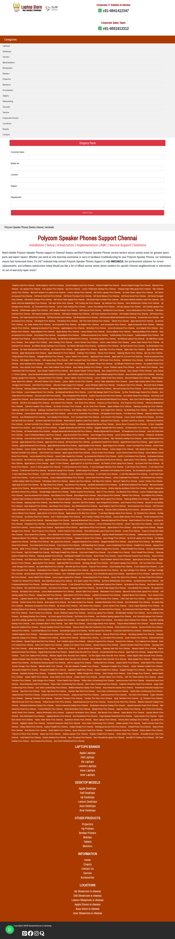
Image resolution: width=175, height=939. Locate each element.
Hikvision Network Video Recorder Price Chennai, (31, 659)
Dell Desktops (87, 793)
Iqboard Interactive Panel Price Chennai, (143, 705)
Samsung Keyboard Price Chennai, (114, 520)
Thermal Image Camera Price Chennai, (54, 492)
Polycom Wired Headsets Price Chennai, (133, 623)
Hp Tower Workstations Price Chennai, (35, 349)
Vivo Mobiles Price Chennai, (152, 495)
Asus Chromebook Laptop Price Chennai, (109, 737)
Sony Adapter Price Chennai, (68, 335)
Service (6, 113)
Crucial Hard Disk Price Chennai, (112, 652)
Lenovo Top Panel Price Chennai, (139, 445)
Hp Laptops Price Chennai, (30, 289)
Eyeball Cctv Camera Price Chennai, (78, 645)
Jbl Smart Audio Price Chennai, (137, 428)
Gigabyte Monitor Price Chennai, (59, 716)
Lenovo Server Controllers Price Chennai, (83, 413)
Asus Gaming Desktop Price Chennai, (88, 367)
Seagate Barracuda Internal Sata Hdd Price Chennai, (72, 431)
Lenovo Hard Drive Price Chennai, (99, 477)
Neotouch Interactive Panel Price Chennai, (64, 723)
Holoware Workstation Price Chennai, (109, 602)
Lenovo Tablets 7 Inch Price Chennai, (79, 378)
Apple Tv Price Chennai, (60, 463)
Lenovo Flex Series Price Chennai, (124, 577)
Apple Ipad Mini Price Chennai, (69, 563)
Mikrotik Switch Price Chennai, (51, 666)
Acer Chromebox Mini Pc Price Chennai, (47, 623)
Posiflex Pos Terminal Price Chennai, (26, 581)
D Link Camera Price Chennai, (146, 566)
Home (87, 860)
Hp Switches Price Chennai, (113, 303)
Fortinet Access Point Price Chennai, (57, 702)
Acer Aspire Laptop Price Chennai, (87, 581)
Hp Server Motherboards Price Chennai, (117, 581)
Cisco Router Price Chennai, (50, 452)
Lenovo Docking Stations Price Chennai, (82, 609)
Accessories (8, 90)
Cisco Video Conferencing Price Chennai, (113, 691)
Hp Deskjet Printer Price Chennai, (100, 363)
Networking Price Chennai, (153, 630)
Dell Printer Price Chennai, (85, 616)
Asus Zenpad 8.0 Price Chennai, (114, 371)
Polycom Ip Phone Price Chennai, (25, 734)
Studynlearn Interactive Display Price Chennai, (108, 705)
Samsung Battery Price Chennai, (145, 331)
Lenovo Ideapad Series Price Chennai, (39, 392)
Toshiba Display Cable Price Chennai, (26, 481)
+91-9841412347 (116, 10)
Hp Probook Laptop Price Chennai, (103, 339)
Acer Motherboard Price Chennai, (33, 417)
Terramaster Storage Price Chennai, (62, 673)
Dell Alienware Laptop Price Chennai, (34, 310)
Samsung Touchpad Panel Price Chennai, (54, 410)
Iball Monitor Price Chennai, (109, 712)
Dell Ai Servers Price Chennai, (126, 627)
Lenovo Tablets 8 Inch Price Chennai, (109, 378)
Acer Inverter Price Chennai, (112, 417)
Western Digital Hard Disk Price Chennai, (40, 641)
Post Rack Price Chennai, (134, 413)
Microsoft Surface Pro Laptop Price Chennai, (49, 292)
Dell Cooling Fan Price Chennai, (88, 303)
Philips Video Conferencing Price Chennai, (98, 680)
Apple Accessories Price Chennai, (141, 324)
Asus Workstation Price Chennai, (85, 716)
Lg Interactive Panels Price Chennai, (105, 442)
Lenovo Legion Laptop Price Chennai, (67, 577)
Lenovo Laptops (87, 766)
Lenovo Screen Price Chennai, (103, 452)
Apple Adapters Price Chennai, (43, 331)
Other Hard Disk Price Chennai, (133, 598)
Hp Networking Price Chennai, (136, 410)
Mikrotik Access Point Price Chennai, (27, 702)
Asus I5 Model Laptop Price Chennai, (111, 374)
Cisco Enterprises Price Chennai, (75, 395)
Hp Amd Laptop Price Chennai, (87, 470)
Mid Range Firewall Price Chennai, (64, 552)
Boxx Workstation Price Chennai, (32, 716)
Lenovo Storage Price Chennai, (42, 527)
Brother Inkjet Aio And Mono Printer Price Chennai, (128, 488)
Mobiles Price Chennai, (131, 495)
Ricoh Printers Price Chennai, (41, 613)
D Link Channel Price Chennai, (80, 584)
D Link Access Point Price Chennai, (33, 470)
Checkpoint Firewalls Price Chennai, (115, 666)
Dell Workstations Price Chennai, (86, 317)
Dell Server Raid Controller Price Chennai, (103, 299)
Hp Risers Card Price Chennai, (133, 420)
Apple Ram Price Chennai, (136, 652)
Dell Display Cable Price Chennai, (56, 481)
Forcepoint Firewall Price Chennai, (53, 670)
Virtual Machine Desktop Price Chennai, (78, 549)
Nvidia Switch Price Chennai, (152, 662)
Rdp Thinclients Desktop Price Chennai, (126, 438)
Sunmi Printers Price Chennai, (136, 638)
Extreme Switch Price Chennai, (111, 677)
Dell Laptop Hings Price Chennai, (56, 360)
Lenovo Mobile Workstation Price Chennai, (58, 591)
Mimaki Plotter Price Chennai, (103, 709)
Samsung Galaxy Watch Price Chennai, (65, 388)
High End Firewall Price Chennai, (37, 552)
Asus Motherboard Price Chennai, (85, 506)
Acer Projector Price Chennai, (132, 403)
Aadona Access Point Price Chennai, (130, 680)
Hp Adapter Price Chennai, (89, 324)
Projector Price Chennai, (98, 566)
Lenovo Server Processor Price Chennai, (131, 424)
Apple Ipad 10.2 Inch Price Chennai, (25, 484)
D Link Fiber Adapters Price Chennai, (134, 474)
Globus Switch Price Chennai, (151, 730)
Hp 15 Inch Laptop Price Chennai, (140, 538)
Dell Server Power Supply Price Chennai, (69, 299)
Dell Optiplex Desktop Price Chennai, (64, 310)
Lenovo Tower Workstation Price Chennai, (111, 381)
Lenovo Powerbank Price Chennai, (126, 477)
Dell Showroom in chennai (87, 896)
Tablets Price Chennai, (121, 321)
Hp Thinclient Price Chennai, (145, 513)
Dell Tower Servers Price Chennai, (33, 317)
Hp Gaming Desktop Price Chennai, (33, 616)
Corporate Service (11, 118)
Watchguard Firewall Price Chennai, (79, 556)
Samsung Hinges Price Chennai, (57, 520)
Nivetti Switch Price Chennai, (60, 730)
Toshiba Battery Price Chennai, (122, 335)
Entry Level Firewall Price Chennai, (92, 552)
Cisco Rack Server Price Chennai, (43, 545)
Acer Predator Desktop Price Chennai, (97, 517)
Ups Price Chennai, (73, 289)
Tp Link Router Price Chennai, (90, 648)
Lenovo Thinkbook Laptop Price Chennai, (70, 613)
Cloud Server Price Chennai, (63, 559)
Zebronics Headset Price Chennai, (38, 406)
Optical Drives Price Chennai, (139, 541)
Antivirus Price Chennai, (69, 638)
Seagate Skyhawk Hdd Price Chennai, (109, 428)
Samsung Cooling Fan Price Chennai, (148, 406)
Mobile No (15, 163)
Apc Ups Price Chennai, (153, 353)
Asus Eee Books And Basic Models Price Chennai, (47, 374)
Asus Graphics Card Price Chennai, (113, 506)
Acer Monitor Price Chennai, (62, 403)
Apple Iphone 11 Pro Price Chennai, (51, 513)
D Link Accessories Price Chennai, (75, 467)
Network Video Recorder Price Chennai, (84, 652)
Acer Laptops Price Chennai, (36, 342)
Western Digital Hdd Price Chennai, (107, 431)
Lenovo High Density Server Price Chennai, (146, 381)
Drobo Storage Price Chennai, (139, 673)
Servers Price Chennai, (107, 353)
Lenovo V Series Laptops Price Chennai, (45, 467)
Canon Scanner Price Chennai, (32, 520)
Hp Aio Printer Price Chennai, (105, 556)
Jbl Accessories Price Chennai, (140, 506)
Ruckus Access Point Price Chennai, (122, 702)
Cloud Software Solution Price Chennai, (116, 559)
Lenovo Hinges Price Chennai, (122, 449)
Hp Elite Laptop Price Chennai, (100, 630)
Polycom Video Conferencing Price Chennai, (122, 509)
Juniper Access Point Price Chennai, (85, 695)
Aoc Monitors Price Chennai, (127, 492)
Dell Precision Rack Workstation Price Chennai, (57, 509)
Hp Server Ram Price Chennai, (64, 424)
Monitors (7, 85)
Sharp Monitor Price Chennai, (133, 712)
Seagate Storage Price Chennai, (133, 670)
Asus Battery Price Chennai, (62, 495)
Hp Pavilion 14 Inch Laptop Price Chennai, (117, 463)
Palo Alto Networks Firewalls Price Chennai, (82, 666)
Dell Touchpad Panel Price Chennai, (84, 360)
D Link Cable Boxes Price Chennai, (25, 474)
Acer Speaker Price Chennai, (58, 417)
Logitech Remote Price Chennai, (33, 598)
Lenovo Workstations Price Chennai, (140, 310)
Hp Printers (87, 829)
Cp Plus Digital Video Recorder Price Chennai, (107, 655)
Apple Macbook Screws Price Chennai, (63, 445)
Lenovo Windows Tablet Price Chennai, (100, 385)
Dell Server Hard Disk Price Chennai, (48, 296)
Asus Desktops (87, 806)
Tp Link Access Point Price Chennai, (136, 609)
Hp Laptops (87, 762)
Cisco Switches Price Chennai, (60, 534)
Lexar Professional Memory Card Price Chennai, (43, 435)
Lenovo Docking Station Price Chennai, (71, 449)
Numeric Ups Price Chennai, (80, 481)
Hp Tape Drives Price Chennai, (52, 484)
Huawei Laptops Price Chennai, (128, 723)
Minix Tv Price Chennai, (106, 492)
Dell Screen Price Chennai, (110, 360)
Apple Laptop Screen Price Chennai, (76, 452)
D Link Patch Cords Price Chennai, (54, 474)
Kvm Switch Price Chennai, (83, 598)
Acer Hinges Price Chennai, (112, 410)
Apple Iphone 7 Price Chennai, (135, 460)
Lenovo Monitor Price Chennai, (24, 513)
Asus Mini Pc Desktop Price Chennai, (140, 737)
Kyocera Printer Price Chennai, (151, 627)
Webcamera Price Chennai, (111, 591)
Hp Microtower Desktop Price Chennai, (108, 584)
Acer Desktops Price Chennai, (61, 342)
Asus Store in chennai (87, 909)
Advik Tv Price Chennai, (29, 549)
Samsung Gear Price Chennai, (36, 502)
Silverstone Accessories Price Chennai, (40, 606)
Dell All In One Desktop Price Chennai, (35, 403)
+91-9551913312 (116, 28)
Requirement (16, 197)
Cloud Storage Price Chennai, (87, 559)
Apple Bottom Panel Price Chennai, (134, 442)
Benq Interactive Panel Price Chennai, (35, 684)
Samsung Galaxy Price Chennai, (36, 388)
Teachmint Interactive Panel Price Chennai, (122, 730)
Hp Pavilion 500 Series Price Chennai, (82, 346)
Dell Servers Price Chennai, (91, 606)
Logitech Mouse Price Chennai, (134, 595)
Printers (6, 74)
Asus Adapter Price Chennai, (85, 495)
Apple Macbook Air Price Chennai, (33, 353)
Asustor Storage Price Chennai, (25, 666)
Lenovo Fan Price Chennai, (98, 449)
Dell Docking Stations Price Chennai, (52, 609)
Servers (6, 57)
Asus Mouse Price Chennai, (60, 506)
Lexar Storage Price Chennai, (23, 566)
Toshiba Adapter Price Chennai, (147, 335)
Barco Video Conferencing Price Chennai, (101, 684)
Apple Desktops (87, 788)
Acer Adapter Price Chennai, (147, 328)
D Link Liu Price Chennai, (39, 477)
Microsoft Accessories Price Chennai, (45, 488)
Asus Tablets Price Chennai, (147, 367)
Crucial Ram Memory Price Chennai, (45, 630)
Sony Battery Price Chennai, (45, 335)
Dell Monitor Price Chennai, (133, 360)
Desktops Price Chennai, (87, 353)
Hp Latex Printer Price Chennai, (151, 577)
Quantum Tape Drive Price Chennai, (82, 691)
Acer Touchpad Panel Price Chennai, (85, 417)
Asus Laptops (87, 770)
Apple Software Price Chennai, (120, 406)
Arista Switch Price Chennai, (61, 677)
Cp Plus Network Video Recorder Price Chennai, (70, 659)
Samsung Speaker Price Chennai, (50, 556)
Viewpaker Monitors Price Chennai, (50, 356)
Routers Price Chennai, (67, 648)
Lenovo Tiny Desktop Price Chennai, (102, 306)
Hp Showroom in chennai (87, 891)
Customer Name (17, 151)
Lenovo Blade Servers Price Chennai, (128, 517)
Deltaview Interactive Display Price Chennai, (37, 705)
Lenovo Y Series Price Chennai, (151, 481)
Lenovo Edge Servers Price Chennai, (101, 623)
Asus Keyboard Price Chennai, (36, 506)
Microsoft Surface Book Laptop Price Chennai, (141, 591)
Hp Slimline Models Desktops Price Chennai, (49, 346)
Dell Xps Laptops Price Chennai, (129, 306)
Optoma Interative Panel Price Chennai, (135, 645)
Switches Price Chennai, (89, 638)
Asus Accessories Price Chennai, (37, 495)
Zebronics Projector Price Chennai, (100, 641)
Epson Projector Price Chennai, (44, 531)
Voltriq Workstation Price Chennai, (77, 709)
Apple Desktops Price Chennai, (141, 520)
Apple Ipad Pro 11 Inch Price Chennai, (85, 463)
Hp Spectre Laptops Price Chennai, (61, 470)
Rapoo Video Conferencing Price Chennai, (67, 684)
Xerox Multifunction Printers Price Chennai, (143, 303)
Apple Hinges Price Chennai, (114, 445)
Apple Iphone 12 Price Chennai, (138, 573)
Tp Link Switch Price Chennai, (112, 638)
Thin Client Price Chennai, (139, 695)
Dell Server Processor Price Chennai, (78, 296)
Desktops (7, 52)
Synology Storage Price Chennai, (96, 563)
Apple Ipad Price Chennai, (101, 356)
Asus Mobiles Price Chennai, (60, 502)
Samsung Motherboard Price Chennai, (85, 520)
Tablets (6, 96)
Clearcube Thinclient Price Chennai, (68, 698)
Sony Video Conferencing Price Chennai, (98, 723)
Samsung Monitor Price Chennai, (130, 353)
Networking (8, 101)
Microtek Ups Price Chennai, (76, 566)
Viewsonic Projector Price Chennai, (88, 538)
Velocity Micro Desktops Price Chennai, (134, 719)
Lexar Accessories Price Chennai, (76, 435)
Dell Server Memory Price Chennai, (106, 296)
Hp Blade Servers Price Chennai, (146, 581)
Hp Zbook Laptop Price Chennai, (61, 616)
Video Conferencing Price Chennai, (90, 509)
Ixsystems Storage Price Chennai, (33, 673)
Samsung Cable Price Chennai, (24, 410)
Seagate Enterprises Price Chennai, (86, 541)
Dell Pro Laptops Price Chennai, (79, 662)
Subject (14, 185)
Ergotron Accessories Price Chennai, (105, 570)
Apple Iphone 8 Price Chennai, (66, 527)
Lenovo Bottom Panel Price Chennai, (130, 452)
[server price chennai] (30, 933)
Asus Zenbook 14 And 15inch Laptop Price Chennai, (103, 499)
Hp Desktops (87, 797)
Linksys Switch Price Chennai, (31, 727)
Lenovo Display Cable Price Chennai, (39, 449)
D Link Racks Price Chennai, (107, 474)
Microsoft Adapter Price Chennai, (138, 378)
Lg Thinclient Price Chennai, (151, 698)
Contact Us (87, 869)
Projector (7, 79)
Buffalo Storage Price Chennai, (89, 673)
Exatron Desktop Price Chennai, (55, 737)
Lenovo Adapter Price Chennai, (119, 331)
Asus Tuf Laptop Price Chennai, (80, 737)
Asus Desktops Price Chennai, (32, 363)
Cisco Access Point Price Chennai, (48, 395)
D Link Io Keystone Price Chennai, (82, 474)
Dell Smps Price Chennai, (102, 481)
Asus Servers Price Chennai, (42, 741)
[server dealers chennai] (24, 933)
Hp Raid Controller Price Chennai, (38, 424)
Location (14, 174)
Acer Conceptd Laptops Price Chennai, (148, 616)
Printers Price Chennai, (54, 363)
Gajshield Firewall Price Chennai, (81, 670)
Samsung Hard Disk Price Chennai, (117, 648)
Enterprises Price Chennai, (35, 524)
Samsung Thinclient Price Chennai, (39, 698)
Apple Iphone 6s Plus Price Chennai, (109, 460)
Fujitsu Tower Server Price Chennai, (49, 719)
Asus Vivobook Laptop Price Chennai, (67, 499)
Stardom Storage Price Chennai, (107, 549)
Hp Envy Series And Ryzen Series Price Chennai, (42, 573)
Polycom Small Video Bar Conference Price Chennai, (93, 627)
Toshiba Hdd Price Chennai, (104, 662)
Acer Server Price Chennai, (85, 403)
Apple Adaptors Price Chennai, (73, 328)
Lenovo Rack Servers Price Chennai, (145, 342)
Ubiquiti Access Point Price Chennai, (26, 695)
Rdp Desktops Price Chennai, (98, 438)
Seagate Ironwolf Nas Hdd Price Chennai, (69, 438)
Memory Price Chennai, (21, 630)
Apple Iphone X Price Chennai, (119, 527)
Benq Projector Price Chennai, (109, 495)
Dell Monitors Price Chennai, (114, 310)
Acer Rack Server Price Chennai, (38, 559)
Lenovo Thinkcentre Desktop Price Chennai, (99, 289)
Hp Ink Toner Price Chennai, (95, 406)
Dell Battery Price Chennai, (67, 321)
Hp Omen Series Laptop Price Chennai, (138, 292)
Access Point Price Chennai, (110, 609)
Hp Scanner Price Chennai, (62, 349)
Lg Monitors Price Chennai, (71, 488)
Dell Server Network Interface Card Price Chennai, (139, 299)
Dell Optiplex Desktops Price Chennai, (134, 314)
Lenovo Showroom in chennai (87, 900)
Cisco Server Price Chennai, (35, 534)
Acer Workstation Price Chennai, (138, 602)
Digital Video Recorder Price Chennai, (53, 652)
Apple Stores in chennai (87, 904)
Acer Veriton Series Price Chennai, (136, 395)
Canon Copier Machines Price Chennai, (144, 606)
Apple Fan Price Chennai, (55, 442)
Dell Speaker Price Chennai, (112, 413)
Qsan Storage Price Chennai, (44, 680)
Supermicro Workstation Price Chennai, (81, 712)
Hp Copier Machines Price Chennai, (51, 566)
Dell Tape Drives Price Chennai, (61, 303)
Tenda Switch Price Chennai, (128, 734)
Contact (6, 135)
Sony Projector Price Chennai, (68, 545)
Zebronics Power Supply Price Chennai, (68, 385)
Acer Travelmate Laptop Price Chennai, (77, 573)
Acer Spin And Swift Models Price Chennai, (112, 399)
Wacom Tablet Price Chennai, (87, 591)
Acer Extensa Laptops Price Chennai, (60, 620)
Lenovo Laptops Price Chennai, (80, 292)
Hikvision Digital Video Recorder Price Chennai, (69, 655)
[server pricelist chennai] (36, 933)
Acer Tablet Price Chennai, (75, 623)
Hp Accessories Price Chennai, (64, 324)
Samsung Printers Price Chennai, (51, 378)
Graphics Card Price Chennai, (23, 285)
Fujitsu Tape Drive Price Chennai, (54, 691)
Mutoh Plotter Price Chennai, (23, 712)
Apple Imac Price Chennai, (135, 349)
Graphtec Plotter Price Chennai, (128, 709)
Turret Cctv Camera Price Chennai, (34, 655)
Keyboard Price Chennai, (110, 420)
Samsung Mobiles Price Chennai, (137, 499)
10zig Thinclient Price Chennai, (126, 698)
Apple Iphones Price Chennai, (142, 321)
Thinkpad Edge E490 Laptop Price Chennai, (135, 289)
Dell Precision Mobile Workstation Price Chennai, (118, 317)
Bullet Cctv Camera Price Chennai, (48, 645)
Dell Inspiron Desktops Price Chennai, (46, 314)
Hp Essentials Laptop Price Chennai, (74, 630)
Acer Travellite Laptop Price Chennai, (71, 641)
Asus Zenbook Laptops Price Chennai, (140, 374)
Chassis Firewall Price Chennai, (133, 549)
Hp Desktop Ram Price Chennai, (37, 517)
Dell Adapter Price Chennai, (45, 321)
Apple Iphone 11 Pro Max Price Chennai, (81, 513)
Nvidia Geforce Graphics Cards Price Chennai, (82, 420)
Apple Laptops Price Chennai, (86, 349)
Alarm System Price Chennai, (139, 659)
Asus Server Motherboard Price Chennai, (69, 741)
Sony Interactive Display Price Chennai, (118, 687)
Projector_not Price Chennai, (108, 403)
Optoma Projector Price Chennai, (106, 645)
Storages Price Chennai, (21, 385)
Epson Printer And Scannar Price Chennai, (134, 556)
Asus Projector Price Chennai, (132, 502)
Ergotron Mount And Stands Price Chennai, (57, 538)
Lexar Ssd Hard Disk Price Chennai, (38, 438)
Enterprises (7, 68)
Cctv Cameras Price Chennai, (146, 641)
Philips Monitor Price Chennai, (24, 356)
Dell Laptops (87, 757)
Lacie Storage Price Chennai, (102, 435)
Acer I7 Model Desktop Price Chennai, (66, 517)
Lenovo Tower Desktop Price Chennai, (71, 306)
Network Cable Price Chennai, (59, 598)
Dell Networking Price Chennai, (93, 545)
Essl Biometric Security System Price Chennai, (48, 662)
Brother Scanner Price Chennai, (83, 492)
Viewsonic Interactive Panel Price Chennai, (136, 684)
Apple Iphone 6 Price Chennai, (56, 460)
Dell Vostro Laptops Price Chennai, (108, 292)
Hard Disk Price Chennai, (42, 385)
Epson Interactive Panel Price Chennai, (88, 730)
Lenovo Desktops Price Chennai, (44, 339)
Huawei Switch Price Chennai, (86, 677)
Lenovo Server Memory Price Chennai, (130, 435)
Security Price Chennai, (125, 641)
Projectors (87, 824)
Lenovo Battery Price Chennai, (93, 331)
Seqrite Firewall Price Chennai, (107, 670)
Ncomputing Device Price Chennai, (96, 577)
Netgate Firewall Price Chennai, (102, 734)
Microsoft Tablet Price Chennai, (125, 481)
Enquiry (6, 129)
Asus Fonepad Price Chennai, (108, 502)
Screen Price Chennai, (132, 531)
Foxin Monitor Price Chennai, (36, 730)
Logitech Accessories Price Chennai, (106, 595)
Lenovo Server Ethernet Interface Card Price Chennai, (45, 413)
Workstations (8, 63)
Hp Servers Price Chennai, (67, 606)
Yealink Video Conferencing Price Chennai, (146, 691)
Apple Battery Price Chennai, (68, 331)
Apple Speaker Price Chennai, (90, 445)
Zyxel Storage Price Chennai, (114, 673)
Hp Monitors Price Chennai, (108, 346)
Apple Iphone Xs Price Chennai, (145, 559)
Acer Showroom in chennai (87, 913)
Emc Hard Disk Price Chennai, (36, 588)
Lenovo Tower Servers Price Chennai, (115, 342)
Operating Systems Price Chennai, (141, 634)
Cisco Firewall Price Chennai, (119, 552)
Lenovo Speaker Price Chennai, (42, 456)
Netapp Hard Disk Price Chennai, (49, 595)
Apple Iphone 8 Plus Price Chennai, (93, 527)
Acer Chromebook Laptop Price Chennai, (109, 573)
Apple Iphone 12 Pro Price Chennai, (77, 595)
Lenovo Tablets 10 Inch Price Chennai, (78, 381)
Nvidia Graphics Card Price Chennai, (50, 285)
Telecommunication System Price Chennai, (55, 634)
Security (6, 107)
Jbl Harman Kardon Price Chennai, (37, 431)
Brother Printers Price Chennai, (95, 488)
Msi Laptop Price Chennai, (61, 541)
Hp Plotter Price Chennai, (34, 460)
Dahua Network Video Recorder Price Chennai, (108, 659)
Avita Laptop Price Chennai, (56, 602)
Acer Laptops (87, 775)
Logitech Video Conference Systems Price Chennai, (32, 499)
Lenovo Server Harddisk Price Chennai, (139, 417)
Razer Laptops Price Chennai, (105, 719)
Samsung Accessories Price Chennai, (45, 328)
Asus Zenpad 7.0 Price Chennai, (140, 371)
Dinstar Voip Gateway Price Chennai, (87, 634)
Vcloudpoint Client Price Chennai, (130, 385)
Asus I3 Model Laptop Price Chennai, (81, 374)
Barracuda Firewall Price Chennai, (25, 670)
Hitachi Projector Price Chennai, (70, 531)
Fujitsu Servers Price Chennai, (145, 716)
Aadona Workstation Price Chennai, (51, 712)
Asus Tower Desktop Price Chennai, (58, 367)
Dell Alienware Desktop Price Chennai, (131, 613)
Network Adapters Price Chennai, (25, 634)
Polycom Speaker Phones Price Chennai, (56, 627)
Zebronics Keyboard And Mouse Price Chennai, (96, 424)
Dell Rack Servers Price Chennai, (59, 317)
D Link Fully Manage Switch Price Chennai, (104, 392)
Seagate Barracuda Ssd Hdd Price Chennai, (76, 428)
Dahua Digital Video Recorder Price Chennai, (145, 655)
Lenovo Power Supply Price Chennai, (69, 456)
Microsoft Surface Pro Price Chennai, (127, 388)
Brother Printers (87, 833)
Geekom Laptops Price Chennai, (75, 734)
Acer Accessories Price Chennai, (114, 324)
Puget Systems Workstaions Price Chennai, (116, 716)
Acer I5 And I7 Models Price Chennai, (80, 399)
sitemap (49, 925)
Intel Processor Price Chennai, (107, 598)
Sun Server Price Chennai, (59, 588)
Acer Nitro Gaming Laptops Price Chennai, (28, 620)
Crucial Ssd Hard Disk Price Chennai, (127, 630)
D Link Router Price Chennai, (136, 467)
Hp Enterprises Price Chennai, (58, 524)
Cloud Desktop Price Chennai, (121, 566)
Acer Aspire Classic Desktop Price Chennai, (131, 620)
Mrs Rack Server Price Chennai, (78, 442)
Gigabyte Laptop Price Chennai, (33, 723)
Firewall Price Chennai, (143, 545)
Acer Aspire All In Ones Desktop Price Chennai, (95, 620)
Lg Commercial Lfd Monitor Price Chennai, (101, 456)
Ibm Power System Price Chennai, (81, 602)
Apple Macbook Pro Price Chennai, (62, 353)
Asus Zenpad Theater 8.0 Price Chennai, (53, 371)
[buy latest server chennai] (42, 933)
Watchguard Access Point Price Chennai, (111, 727)
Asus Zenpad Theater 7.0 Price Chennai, (85, 371)
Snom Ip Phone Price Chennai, (115, 634)
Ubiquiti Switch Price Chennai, (128, 662)
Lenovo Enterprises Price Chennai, (110, 524)
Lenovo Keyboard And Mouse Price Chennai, (67, 477)
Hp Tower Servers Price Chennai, (38, 324)
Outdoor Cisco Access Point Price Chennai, (105, 395)
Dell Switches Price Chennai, (152, 477)
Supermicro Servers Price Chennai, (78, 719)
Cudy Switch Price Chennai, (31, 737)
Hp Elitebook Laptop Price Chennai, (131, 339)
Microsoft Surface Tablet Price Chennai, (96, 388)
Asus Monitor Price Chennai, (76, 484)
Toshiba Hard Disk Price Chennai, (150, 534)
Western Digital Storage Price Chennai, (136, 285)
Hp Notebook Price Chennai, (135, 584)
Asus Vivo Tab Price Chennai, (84, 502)
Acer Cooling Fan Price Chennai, (45, 428)
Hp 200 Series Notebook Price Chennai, (73, 339)
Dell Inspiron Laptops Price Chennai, (124, 563)
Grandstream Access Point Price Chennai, (90, 702)
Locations (7, 124)
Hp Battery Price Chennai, (96, 328)
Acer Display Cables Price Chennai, (86, 410)
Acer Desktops (88, 810)
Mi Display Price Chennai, (30, 591)
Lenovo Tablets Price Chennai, (77, 356)
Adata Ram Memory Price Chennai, (43, 648)
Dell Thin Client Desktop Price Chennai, (95, 321)
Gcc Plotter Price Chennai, (152, 709)
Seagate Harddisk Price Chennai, (114, 541)
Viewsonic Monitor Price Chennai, (25, 538)
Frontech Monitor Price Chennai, (50, 709)
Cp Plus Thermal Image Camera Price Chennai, (140, 392)
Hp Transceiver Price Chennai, (44, 306)
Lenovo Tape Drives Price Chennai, (138, 524)
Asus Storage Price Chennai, (114, 538)
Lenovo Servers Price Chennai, (86, 342)
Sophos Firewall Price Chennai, (56, 727)
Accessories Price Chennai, (148, 317)
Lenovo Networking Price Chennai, (119, 545)
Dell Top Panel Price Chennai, (151, 563)
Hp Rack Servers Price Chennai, (132, 346)
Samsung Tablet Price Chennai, (82, 588)
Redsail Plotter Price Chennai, (140, 727)
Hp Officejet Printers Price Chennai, (129, 363)
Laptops (6, 46)
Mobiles (87, 837)
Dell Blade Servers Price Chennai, (54, 584)
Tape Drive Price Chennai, (30, 691)
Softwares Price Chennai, (49, 638)
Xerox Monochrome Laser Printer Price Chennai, (103, 531)
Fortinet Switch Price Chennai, (69, 680)
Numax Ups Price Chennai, (51, 734)
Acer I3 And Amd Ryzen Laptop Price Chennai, (47, 399)
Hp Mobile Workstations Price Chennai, (103, 484)
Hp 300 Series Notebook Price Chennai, (134, 484)
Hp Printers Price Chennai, (75, 363)
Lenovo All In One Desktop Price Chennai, (116, 470)
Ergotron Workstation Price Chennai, (75, 570)
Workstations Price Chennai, (48, 570)
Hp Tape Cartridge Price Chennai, (133, 570)
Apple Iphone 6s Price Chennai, (82, 460)
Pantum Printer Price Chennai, (32, 602)
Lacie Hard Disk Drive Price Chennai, (87, 534)
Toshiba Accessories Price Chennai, (95, 335)
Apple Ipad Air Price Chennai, (44, 563)
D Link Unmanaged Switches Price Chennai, (107, 467)
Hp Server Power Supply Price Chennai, (111, 588)
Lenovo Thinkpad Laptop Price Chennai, (119, 367)
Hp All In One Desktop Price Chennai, (132, 456)
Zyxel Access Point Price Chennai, (114, 695)
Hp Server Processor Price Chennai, (68, 406)
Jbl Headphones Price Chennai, (134, 431)
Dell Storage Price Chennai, (51, 549)
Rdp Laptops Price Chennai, (146, 449)
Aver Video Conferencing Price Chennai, (52, 687)
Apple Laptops (87, 753)
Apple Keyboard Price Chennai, (32, 442)
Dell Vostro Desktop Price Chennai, (104, 314)
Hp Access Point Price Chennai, (147, 463)
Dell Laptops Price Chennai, (53, 289)
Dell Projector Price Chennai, (90, 310)
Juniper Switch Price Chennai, (37, 677)
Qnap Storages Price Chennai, (144, 527)
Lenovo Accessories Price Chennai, (121, 328)
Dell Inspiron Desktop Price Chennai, (76, 314)
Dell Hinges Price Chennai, (30, 360)
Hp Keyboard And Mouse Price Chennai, (71, 392)
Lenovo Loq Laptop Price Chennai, (101, 613)
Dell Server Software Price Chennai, (39, 299)
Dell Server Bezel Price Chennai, (134, 296)
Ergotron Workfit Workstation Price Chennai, (119, 534)
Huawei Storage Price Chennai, (82, 727)
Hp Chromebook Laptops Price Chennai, (148, 470)
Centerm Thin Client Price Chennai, (98, 698)
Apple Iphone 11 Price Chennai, (37, 463)
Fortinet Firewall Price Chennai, (108, 285)
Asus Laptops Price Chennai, (31, 367)
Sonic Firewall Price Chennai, (143, 552)
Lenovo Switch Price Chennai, (40, 577)
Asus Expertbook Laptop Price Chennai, (57, 581)
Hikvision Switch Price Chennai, (144, 648)
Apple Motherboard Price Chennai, (33, 445)
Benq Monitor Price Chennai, (152, 509)
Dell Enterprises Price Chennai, (83, 524)
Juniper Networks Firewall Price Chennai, (147, 666)
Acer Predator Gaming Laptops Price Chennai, (114, 616)
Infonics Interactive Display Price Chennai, (72, 705)
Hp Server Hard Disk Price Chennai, (49, 420)
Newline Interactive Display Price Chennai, (85, 687)
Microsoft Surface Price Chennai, (48, 381)
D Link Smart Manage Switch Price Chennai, (116, 513)
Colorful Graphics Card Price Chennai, (80, 285)
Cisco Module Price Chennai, (139, 588)
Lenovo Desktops (87, 802)
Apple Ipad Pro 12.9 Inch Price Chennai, (127, 356)
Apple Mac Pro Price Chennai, (111, 349)
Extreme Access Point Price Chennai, (56, 695)
